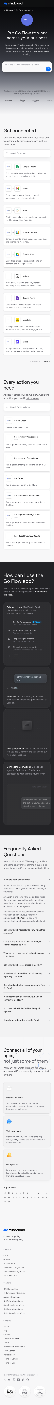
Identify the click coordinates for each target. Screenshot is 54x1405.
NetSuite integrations (13, 1301)
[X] (4, 1380)
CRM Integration (10, 1289)
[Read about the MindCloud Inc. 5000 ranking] (9, 1391)
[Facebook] (27, 1380)
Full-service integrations (14, 1271)
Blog (5, 1330)
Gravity (6, 1259)
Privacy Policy (9, 1355)
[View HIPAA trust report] (39, 1391)
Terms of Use (9, 1363)
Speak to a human (11, 1338)
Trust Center (9, 1351)
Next (46, 361)
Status (6, 1342)
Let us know (32, 398)
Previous (36, 361)
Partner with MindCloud (14, 1347)
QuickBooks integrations (14, 1313)
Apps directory (10, 1275)
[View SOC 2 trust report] (24, 1391)
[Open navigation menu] (49, 3)
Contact (7, 1334)
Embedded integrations (13, 1267)
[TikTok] (23, 1380)
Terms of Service (10, 1359)
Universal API (9, 1263)
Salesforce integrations (13, 1305)
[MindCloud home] (12, 3)
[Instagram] (14, 1380)
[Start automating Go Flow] (48, 69)
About (6, 1326)
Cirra (5, 1255)
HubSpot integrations (13, 1309)
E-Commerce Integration (14, 1293)
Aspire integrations (11, 1297)
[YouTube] (9, 1380)
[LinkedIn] (18, 1380)
